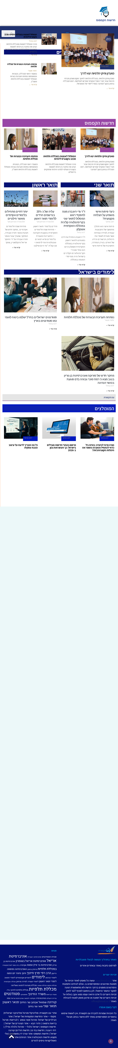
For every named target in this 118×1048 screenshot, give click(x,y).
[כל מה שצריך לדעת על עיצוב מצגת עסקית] (21, 428)
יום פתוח (11, 973)
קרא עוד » (45, 251)
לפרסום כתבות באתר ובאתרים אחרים (98, 965)
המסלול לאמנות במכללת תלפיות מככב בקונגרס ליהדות (20, 35)
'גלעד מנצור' (32, 71)
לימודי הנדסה (51, 977)
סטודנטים (12, 994)
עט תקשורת (109, 397)
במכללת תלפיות (47, 969)
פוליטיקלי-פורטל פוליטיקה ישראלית (21, 1013)
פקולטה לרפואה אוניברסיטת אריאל (23, 998)
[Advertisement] (59, 483)
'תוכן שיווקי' (104, 438)
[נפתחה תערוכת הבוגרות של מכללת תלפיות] (49, 69)
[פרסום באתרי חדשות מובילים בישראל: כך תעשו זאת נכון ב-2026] (59, 428)
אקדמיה (23, 965)
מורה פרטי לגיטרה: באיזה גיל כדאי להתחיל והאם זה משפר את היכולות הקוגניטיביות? (98, 447)
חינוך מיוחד (21, 973)
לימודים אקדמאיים (23, 977)
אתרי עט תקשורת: (47, 1013)
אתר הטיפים (25, 1037)
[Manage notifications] (110, 1041)
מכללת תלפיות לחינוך (19, 989)
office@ (95, 1001)
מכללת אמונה (42, 985)
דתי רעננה (51, 1030)
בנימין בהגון (32, 969)
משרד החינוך (37, 994)
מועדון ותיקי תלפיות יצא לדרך (97, 73)
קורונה (52, 1002)
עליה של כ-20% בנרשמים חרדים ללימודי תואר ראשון (45, 215)
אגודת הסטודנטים (49, 956)
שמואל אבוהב (39, 1002)
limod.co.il (104, 1001)
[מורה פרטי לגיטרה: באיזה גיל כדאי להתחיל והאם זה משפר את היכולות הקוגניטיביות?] (97, 428)
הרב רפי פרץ (43, 973)
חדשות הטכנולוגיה (41, 1037)
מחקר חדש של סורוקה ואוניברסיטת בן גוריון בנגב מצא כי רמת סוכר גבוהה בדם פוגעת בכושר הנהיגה (89, 379)
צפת (8, 998)
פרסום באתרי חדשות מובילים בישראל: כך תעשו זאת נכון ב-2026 (61, 447)
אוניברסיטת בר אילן (42, 965)
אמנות (30, 965)
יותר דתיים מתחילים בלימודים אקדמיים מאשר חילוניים (16, 215)
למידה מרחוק (21, 981)
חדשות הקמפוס (48, 1026)
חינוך (30, 973)
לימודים (38, 977)
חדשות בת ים (37, 1030)
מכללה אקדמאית (10, 981)
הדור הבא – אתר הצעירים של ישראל (23, 1023)
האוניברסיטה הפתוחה (17, 969)
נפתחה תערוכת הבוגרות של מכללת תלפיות (22, 65)
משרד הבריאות (51, 994)
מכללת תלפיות (43, 989)
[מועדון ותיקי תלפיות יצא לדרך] (97, 139)
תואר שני (50, 1006)
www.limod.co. (102, 980)
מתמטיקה (23, 994)
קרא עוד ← (110, 88)
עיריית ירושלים (52, 998)
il (111, 980)
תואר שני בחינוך (35, 1006)
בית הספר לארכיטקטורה (10, 965)
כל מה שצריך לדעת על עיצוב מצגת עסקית (23, 446)
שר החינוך (25, 1002)
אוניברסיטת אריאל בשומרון (31, 961)
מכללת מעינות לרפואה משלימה (24, 985)
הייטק (54, 973)
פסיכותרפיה (41, 998)
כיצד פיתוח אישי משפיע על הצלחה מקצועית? (103, 215)
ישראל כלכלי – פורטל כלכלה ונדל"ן (22, 1026)
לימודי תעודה (33, 981)
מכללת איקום (52, 985)
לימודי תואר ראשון (48, 981)
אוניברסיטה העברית (34, 957)
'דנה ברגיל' (105, 67)
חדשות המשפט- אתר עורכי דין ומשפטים (29, 1033)
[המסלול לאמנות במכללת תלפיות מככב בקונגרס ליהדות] (49, 39)
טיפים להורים (37, 1040)
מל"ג (8, 990)
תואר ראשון (11, 1002)
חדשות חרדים (22, 1030)
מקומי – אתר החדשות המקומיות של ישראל (35, 1016)
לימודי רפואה (9, 977)
